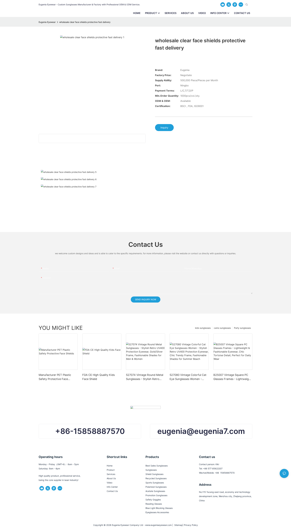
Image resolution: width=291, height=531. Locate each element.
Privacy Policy (191, 525)
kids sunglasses (203, 328)
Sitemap (177, 525)
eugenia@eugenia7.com (201, 431)
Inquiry (164, 127)
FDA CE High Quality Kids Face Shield (98, 377)
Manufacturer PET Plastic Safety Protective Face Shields (55, 377)
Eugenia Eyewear (47, 22)
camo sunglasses (222, 328)
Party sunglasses (242, 328)
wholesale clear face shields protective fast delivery (84, 22)
